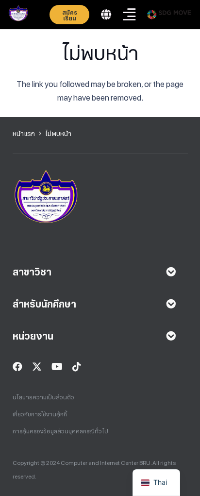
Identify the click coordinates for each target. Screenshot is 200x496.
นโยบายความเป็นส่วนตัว (43, 397)
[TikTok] (76, 367)
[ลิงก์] (18, 14)
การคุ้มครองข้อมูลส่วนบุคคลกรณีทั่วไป (60, 431)
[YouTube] (57, 367)
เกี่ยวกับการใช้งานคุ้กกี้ (40, 414)
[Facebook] (17, 367)
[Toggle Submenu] (171, 272)
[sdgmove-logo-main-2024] (169, 14)
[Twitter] (37, 367)
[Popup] (106, 15)
